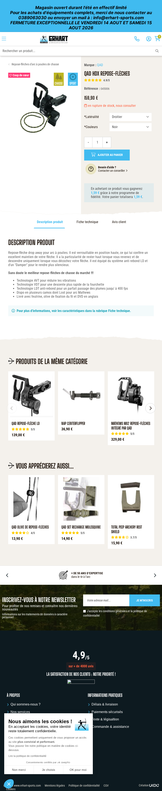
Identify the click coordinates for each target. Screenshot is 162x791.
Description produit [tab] (50, 222)
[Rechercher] (157, 51)
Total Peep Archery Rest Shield (126, 529)
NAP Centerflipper (73, 423)
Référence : (92, 89)
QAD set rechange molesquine (81, 527)
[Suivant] (150, 408)
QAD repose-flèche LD (26, 423)
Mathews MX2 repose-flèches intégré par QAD (130, 425)
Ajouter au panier (110, 155)
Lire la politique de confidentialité (27, 756)
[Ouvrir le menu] (4, 39)
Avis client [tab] (119, 222)
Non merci (19, 769)
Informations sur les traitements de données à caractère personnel (35, 616)
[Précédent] (12, 408)
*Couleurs (91, 127)
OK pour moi (78, 769)
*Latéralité (91, 117)
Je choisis (48, 769)
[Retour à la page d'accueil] (54, 39)
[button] (81, 666)
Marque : (90, 65)
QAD (100, 65)
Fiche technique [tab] (87, 222)
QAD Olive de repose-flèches (30, 527)
